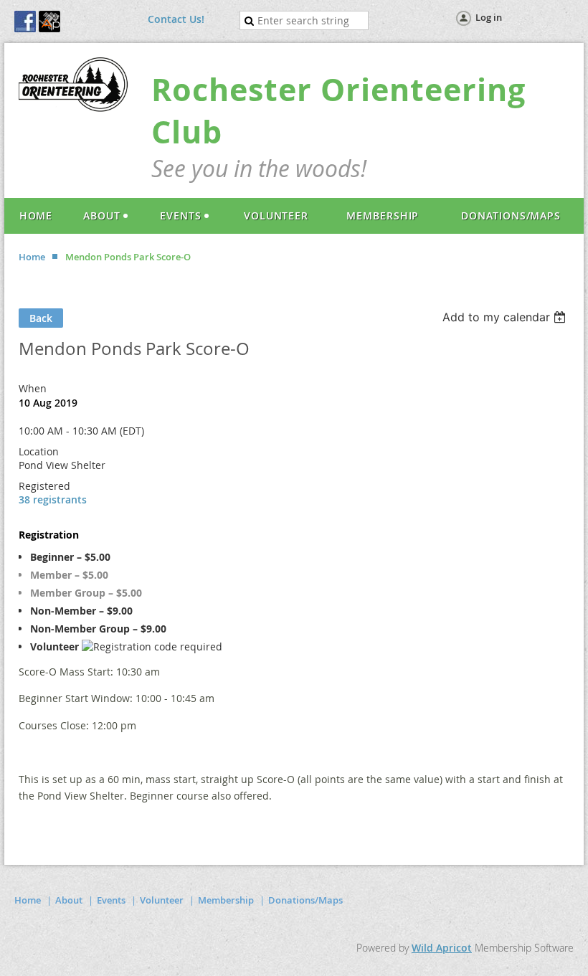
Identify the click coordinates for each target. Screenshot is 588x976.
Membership (226, 900)
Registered (44, 486)
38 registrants (53, 499)
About (68, 900)
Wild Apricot (442, 947)
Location (39, 451)
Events (111, 900)
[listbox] (505, 317)
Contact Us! (176, 19)
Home (32, 256)
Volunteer (162, 900)
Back (40, 318)
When (33, 388)
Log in (488, 17)
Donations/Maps (305, 900)
